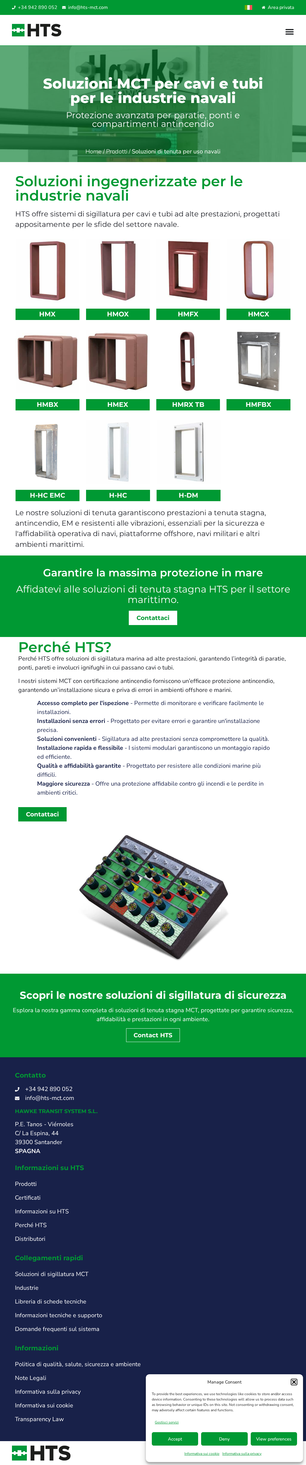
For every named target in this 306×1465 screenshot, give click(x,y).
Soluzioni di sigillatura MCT (51, 1274)
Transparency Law (39, 1419)
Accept (175, 1439)
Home (93, 151)
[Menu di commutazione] (289, 31)
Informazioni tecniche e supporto (58, 1315)
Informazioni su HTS (42, 1211)
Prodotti (116, 151)
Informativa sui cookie (201, 1453)
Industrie (27, 1288)
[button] (294, 1382)
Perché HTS (31, 1225)
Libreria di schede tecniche (50, 1302)
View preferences (273, 1439)
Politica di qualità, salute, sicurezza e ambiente (78, 1364)
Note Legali (30, 1378)
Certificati (28, 1198)
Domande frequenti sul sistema (57, 1329)
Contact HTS (153, 1035)
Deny (224, 1439)
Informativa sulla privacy (241, 1453)
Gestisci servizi (167, 1422)
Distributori (30, 1239)
